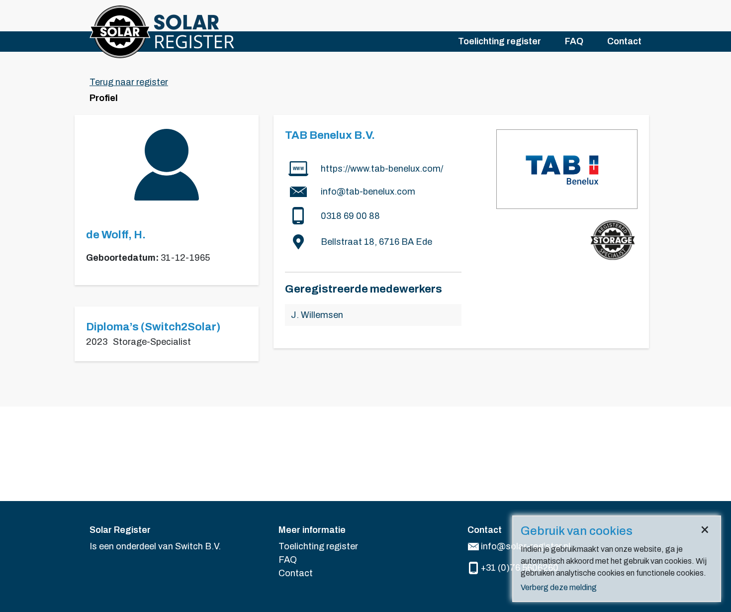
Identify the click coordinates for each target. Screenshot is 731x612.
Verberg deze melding (559, 587)
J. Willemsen (317, 315)
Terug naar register (129, 82)
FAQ (574, 41)
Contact (624, 41)
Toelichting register (499, 41)
